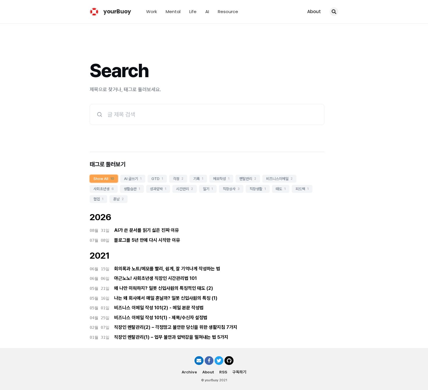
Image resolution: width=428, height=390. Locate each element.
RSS (223, 372)
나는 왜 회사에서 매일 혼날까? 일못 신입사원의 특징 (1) (165, 298)
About (314, 11)
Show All (103, 179)
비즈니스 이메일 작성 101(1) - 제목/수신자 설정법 (160, 317)
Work (151, 11)
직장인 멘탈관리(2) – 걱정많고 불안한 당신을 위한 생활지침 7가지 (175, 327)
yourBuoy (117, 11)
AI (207, 11)
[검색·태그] (334, 11)
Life (193, 11)
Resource (228, 11)
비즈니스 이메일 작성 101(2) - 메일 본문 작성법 (159, 307)
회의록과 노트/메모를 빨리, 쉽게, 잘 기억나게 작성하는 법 (167, 268)
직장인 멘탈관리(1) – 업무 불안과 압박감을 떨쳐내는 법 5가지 (171, 337)
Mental (173, 11)
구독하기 (239, 372)
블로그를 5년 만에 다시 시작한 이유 (147, 240)
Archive (189, 372)
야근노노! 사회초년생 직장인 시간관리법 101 (155, 278)
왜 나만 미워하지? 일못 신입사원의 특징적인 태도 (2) (163, 288)
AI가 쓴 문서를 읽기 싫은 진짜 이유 (146, 230)
